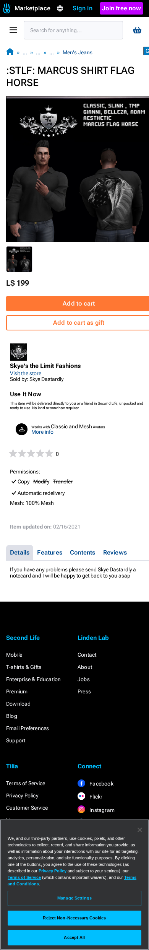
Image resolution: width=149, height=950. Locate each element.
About (85, 667)
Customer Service (27, 808)
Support (15, 740)
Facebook (100, 784)
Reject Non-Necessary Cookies (74, 918)
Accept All (74, 937)
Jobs (84, 679)
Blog (11, 716)
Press (84, 691)
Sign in (82, 8)
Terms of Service (25, 783)
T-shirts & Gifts (23, 667)
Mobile (14, 655)
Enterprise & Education (33, 679)
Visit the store (25, 373)
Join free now (121, 8)
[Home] (10, 52)
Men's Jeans (77, 52)
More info (42, 432)
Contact (87, 655)
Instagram (101, 810)
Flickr (95, 797)
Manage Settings (74, 898)
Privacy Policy (22, 795)
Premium (17, 691)
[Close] (139, 829)
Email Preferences (27, 728)
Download (18, 704)
